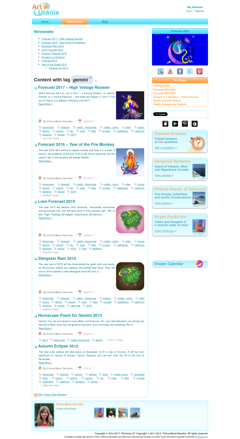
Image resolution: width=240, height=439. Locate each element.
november (139, 374)
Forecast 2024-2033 (165, 89)
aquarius (47, 134)
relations (97, 248)
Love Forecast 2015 (52, 50)
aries (128, 127)
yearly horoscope (86, 127)
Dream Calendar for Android (170, 104)
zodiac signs (111, 127)
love (84, 248)
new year (75, 305)
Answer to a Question (53, 57)
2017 (73, 134)
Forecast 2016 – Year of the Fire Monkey (75, 144)
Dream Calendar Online (167, 100)
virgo (82, 131)
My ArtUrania (195, 7)
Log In (189, 11)
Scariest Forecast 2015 (54, 53)
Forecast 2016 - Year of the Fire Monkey (63, 42)
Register (199, 11)
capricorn (140, 131)
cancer (59, 131)
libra (93, 131)
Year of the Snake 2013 (54, 64)
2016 (73, 191)
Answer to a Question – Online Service (176, 97)
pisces (61, 134)
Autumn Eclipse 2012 (57, 346)
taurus (141, 127)
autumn (79, 374)
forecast (65, 127)
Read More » (45, 104)
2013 (45, 340)
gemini (46, 131)
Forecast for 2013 (58, 68)
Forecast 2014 (49, 60)
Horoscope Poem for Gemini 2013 (69, 315)
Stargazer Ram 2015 (52, 46)
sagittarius (122, 131)
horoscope (48, 127)
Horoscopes (43, 31)
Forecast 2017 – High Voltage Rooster (62, 38)
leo (71, 131)
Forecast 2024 (162, 86)
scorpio (106, 131)
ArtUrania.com (201, 436)
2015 (73, 248)
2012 (105, 374)
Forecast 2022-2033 (165, 93)
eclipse (107, 298)
